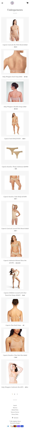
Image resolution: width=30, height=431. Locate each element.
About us (15, 407)
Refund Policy (15, 410)
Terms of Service (15, 412)
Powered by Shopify (15, 423)
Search (15, 405)
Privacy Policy (15, 414)
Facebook (15, 417)
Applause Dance (17, 421)
